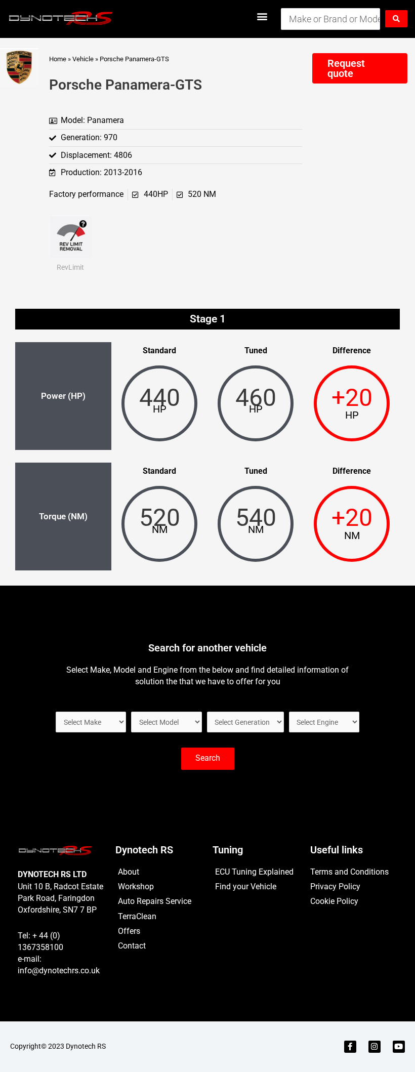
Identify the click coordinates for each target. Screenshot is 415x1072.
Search (207, 758)
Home (57, 59)
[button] (262, 16)
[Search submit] (396, 18)
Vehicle (83, 59)
